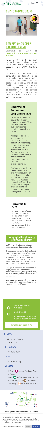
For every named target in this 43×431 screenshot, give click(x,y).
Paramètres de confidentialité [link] (13, 426)
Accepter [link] (35, 426)
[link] (12, 2)
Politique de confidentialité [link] (16, 411)
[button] (7, 25)
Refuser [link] (28, 426)
